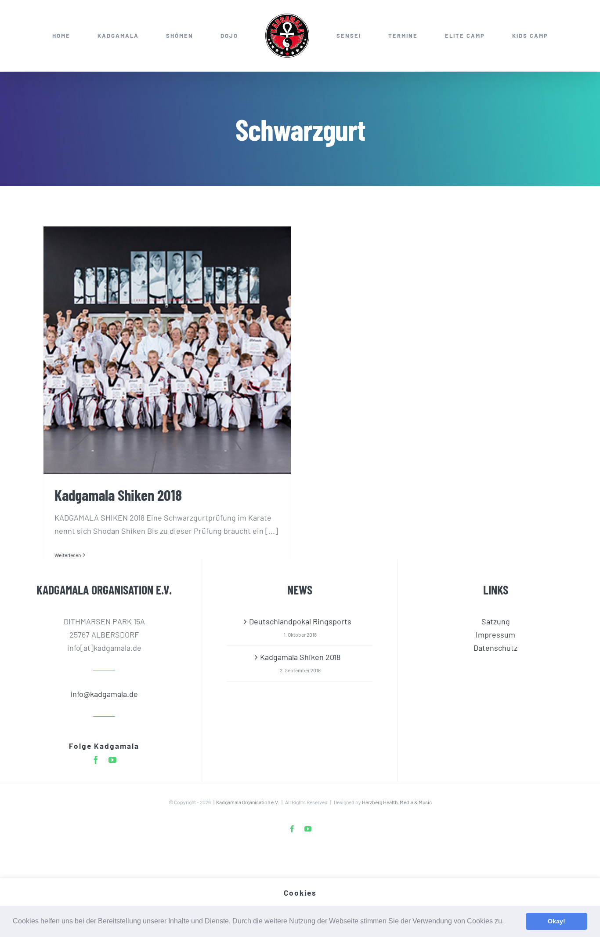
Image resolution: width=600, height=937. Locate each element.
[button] (507, 922)
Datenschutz (495, 648)
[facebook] (96, 760)
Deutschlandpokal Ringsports (300, 621)
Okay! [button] (556, 921)
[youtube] (112, 760)
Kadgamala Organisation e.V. (247, 802)
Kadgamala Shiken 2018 (118, 494)
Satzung (495, 621)
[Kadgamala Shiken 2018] (167, 350)
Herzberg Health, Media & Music (397, 802)
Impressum (495, 634)
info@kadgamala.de (104, 694)
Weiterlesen (67, 555)
